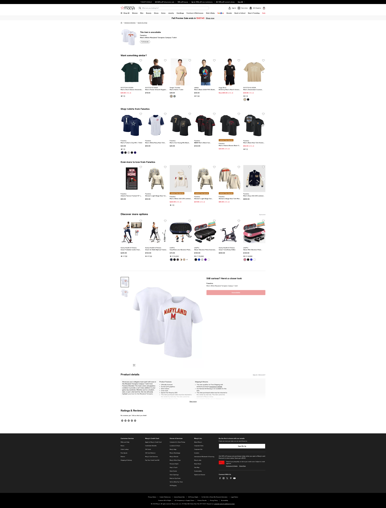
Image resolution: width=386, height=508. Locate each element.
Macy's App (173, 449)
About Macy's (198, 442)
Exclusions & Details (232, 466)
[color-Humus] (171, 96)
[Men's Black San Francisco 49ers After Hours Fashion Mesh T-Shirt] (205, 125)
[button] (162, 322)
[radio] (171, 96)
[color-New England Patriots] (135, 152)
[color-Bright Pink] (245, 259)
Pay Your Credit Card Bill (152, 460)
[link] (132, 92)
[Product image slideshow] (167, 322)
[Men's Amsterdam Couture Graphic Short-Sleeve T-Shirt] (254, 71)
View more (193, 401)
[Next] (263, 72)
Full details (145, 42)
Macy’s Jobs (197, 460)
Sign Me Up (242, 446)
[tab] (125, 282)
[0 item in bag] (264, 8)
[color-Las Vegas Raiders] (125, 152)
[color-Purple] (205, 259)
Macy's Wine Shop (175, 460)
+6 (187, 259)
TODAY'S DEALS (146, 2)
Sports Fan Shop (142, 22)
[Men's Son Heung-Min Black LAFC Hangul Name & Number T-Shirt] (181, 125)
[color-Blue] (171, 259)
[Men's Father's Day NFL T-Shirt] (132, 125)
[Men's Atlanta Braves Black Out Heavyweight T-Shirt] (230, 125)
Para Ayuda (124, 453)
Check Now (242, 466)
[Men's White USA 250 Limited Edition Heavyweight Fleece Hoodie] (181, 178)
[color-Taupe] (245, 99)
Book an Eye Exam (175, 478)
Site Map (196, 467)
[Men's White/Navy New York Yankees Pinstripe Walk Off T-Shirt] (156, 125)
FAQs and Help (125, 442)
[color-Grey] (202, 259)
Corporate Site (198, 449)
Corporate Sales (198, 445)
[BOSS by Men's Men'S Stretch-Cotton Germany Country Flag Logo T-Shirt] (230, 71)
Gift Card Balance (150, 453)
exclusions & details (215, 386)
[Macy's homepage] (121, 23)
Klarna (122, 445)
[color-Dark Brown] (181, 259)
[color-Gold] (184, 259)
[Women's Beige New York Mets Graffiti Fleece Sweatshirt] (230, 178)
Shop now (210, 18)
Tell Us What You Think (176, 482)
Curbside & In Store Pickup (177, 442)
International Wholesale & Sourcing (204, 456)
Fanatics (143, 35)
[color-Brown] (178, 259)
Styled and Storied (199, 474)
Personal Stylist (174, 464)
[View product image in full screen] (134, 365)
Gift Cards (148, 449)
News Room (197, 464)
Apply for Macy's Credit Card (153, 442)
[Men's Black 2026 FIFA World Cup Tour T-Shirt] (205, 71)
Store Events (173, 471)
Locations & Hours (175, 445)
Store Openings (174, 474)
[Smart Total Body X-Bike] (230, 232)
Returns (199, 400)
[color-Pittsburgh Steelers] (132, 152)
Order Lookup (124, 449)
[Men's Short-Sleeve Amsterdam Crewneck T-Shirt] (132, 71)
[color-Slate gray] (174, 96)
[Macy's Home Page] (128, 8)
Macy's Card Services (151, 456)
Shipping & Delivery (126, 460)
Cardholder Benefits (151, 445)
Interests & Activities (130, 22)
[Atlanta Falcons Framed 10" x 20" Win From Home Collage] (132, 178)
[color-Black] (248, 99)
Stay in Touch (173, 467)
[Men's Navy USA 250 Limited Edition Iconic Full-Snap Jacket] (254, 178)
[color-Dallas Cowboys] (122, 152)
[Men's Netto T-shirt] (181, 71)
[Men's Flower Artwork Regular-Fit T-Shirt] (156, 71)
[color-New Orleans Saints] (128, 152)
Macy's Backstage (175, 453)
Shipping (218, 398)
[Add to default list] (141, 60)
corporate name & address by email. (224, 504)
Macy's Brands (174, 456)
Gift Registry (173, 485)
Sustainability (198, 471)
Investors (196, 453)
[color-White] (208, 259)
